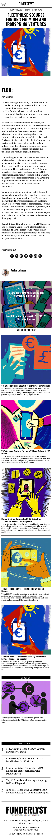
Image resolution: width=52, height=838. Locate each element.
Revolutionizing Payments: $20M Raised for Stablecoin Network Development (21, 520)
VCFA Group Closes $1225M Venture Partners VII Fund (25, 386)
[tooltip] (12, 256)
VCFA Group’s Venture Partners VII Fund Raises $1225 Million (25, 452)
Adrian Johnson (18, 270)
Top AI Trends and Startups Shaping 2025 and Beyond (22, 590)
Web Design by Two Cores (26, 830)
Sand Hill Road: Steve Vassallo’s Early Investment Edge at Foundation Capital (23, 657)
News (27, 10)
